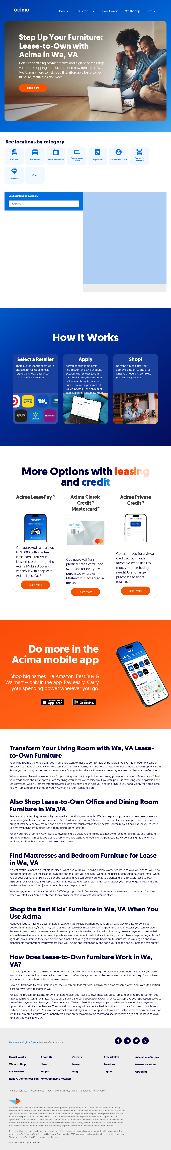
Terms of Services (18, 1090)
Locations (14, 1042)
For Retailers (16, 1071)
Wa (34, 1042)
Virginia (26, 1042)
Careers (77, 1057)
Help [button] (150, 11)
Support (46, 1071)
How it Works (110, 11)
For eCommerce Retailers (56, 1078)
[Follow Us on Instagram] (143, 1043)
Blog (75, 1071)
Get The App (132, 11)
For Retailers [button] (83, 11)
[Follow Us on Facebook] (116, 1043)
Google (85, 703)
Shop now (33, 88)
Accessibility (111, 1057)
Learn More (35, 584)
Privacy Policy (37, 1090)
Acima (21, 11)
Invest (76, 1064)
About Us (46, 1057)
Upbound (141, 1071)
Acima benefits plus (147, 1057)
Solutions (109, 1064)
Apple (54, 703)
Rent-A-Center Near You (24, 1078)
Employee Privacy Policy (93, 1090)
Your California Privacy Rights (62, 1090)
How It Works (17, 1057)
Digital (108, 1071)
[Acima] (15, 1101)
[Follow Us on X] (134, 1043)
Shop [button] (61, 11)
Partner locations (145, 1064)
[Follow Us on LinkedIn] (125, 1043)
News (44, 1064)
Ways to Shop (17, 1064)
